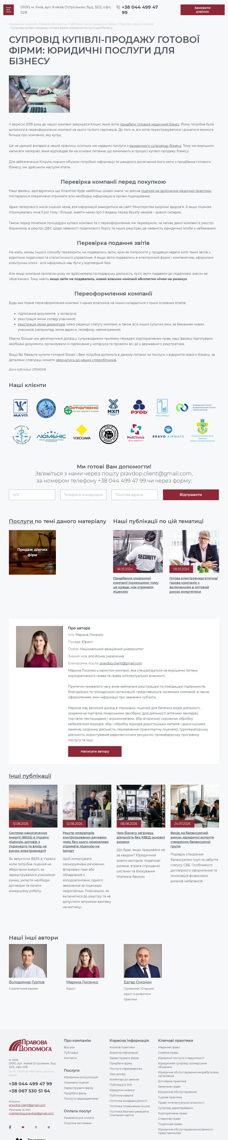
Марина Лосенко (82, 982)
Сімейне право (168, 1052)
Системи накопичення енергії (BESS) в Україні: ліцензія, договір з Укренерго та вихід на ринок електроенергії (29, 842)
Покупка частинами (78, 1123)
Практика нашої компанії (136, 24)
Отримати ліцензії (76, 1082)
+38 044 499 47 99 (122, 480)
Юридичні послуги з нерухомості (181, 1058)
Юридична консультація (81, 1077)
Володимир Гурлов (27, 982)
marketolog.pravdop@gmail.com (31, 1113)
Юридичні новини (122, 1090)
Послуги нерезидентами (81, 1098)
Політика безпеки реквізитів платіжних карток (129, 1113)
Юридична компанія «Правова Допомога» (38, 24)
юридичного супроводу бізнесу (155, 146)
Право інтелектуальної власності (181, 1102)
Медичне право (169, 1047)
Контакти (70, 1058)
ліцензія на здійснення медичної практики (176, 191)
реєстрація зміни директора (41, 324)
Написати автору (95, 751)
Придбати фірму (75, 1093)
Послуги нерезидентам (126, 1068)
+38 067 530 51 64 (29, 1091)
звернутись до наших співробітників (86, 360)
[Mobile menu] (8, 9)
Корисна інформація (124, 1052)
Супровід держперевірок (175, 1108)
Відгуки (69, 1047)
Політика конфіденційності (128, 1101)
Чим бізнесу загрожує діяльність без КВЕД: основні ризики (141, 837)
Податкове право (170, 1124)
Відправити (191, 495)
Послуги (22, 521)
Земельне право (169, 1086)
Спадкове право (169, 1118)
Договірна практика (172, 1081)
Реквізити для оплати (79, 1117)
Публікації (71, 1052)
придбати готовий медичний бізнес (149, 124)
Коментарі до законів (124, 1079)
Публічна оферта (121, 1095)
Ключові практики (122, 1047)
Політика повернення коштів (130, 1106)
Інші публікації (30, 776)
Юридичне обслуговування (177, 1092)
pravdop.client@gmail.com (121, 663)
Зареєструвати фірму (78, 1088)
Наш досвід (118, 1074)
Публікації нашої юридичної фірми (93, 24)
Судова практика (170, 1097)
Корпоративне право (172, 1113)
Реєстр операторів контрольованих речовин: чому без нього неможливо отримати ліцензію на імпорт (86, 842)
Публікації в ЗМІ (121, 1084)
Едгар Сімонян (138, 982)
